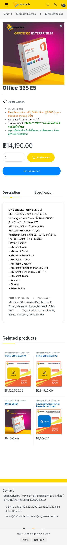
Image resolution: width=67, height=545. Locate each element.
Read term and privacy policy (33, 533)
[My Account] (55, 4)
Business (34, 310)
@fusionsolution (18, 133)
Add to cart (43, 157)
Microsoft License (26, 13)
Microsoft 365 (36, 314)
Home (6, 13)
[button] (61, 26)
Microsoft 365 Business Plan (24, 302)
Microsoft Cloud (54, 13)
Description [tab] (11, 192)
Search (48, 4)
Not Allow (39, 539)
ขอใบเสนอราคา (31, 171)
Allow (25, 539)
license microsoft (18, 314)
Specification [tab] (43, 192)
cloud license (47, 310)
